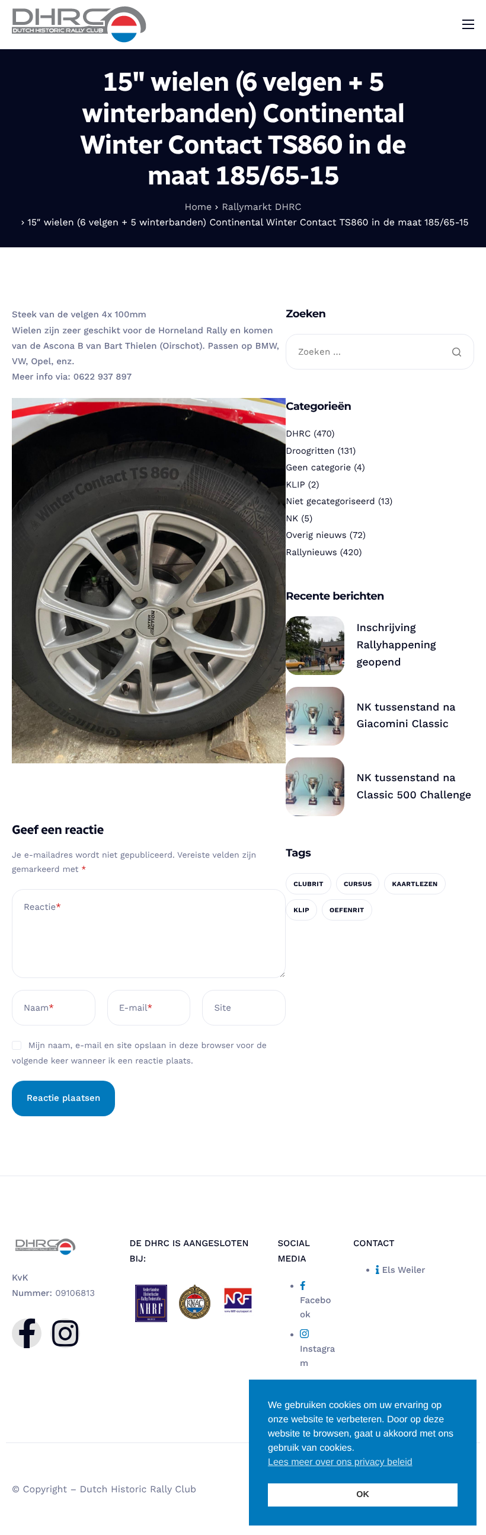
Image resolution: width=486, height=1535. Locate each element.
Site (222, 1007)
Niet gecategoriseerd (330, 501)
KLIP (295, 484)
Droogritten (310, 450)
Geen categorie (318, 467)
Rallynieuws (311, 552)
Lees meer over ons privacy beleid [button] (340, 1462)
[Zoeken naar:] (380, 352)
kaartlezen (414, 884)
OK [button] (362, 1494)
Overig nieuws (316, 535)
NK (292, 518)
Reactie (42, 907)
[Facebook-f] (26, 1333)
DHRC (298, 433)
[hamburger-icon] (468, 24)
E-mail (135, 1007)
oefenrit (347, 910)
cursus (358, 884)
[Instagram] (65, 1333)
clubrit (308, 884)
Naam (39, 1007)
